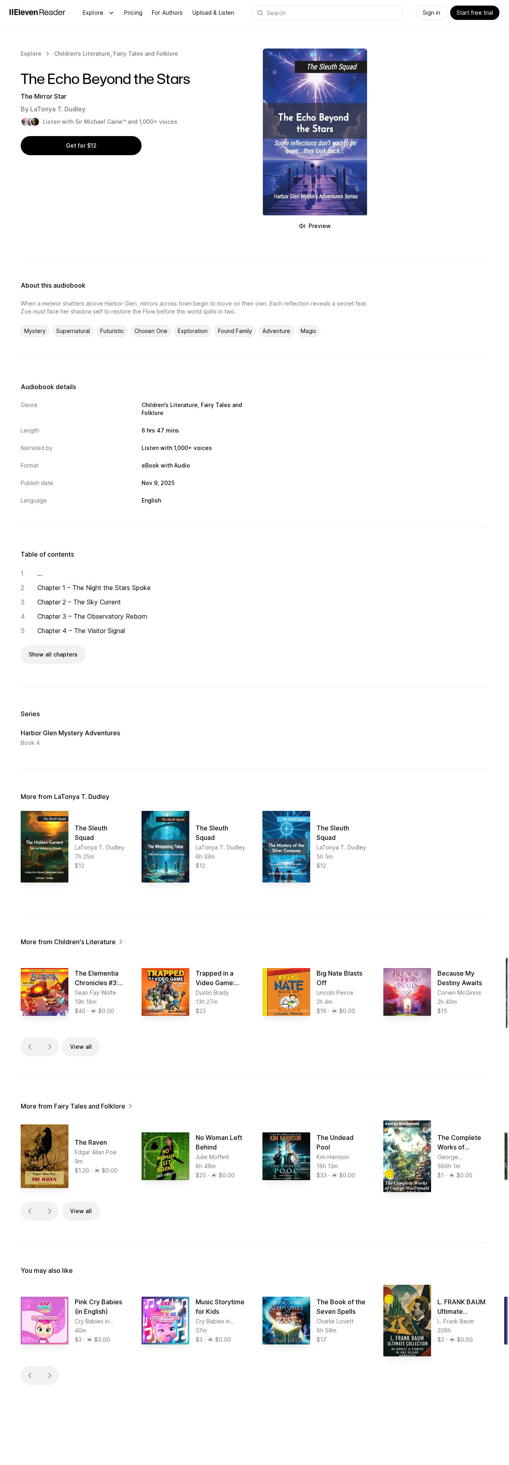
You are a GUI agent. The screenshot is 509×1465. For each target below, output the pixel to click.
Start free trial (475, 12)
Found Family (235, 330)
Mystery (35, 330)
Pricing (133, 12)
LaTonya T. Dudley (57, 109)
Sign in (431, 12)
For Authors (167, 12)
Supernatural (73, 330)
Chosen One (150, 330)
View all (81, 1046)
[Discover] (111, 13)
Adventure (276, 330)
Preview (320, 225)
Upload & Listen (213, 12)
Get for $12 (81, 145)
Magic (309, 330)
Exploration (193, 330)
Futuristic (112, 330)
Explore (93, 12)
